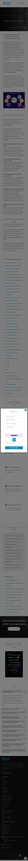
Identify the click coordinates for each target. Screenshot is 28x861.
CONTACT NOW (14, 447)
